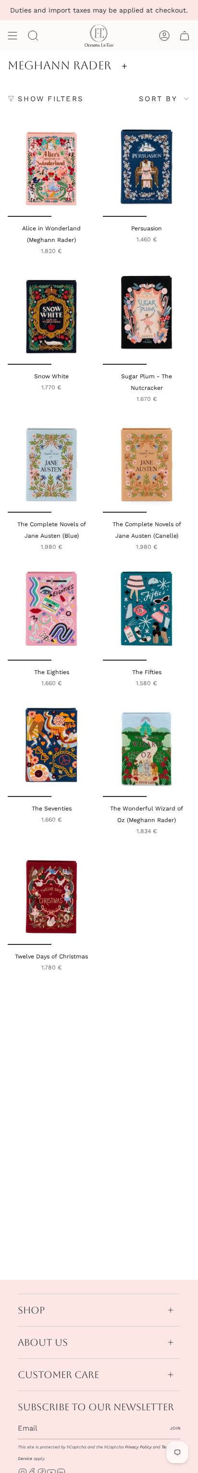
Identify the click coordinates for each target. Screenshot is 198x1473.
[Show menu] (12, 36)
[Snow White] (51, 316)
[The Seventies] (51, 749)
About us (43, 1342)
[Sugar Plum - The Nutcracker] (146, 316)
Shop (31, 1310)
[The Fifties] (146, 612)
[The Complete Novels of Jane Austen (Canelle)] (146, 464)
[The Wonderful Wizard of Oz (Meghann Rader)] (146, 749)
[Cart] (184, 36)
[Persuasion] (146, 168)
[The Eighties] (51, 612)
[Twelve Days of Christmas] (51, 897)
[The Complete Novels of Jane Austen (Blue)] (51, 464)
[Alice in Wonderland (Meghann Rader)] (51, 168)
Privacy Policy (138, 1447)
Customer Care (58, 1374)
